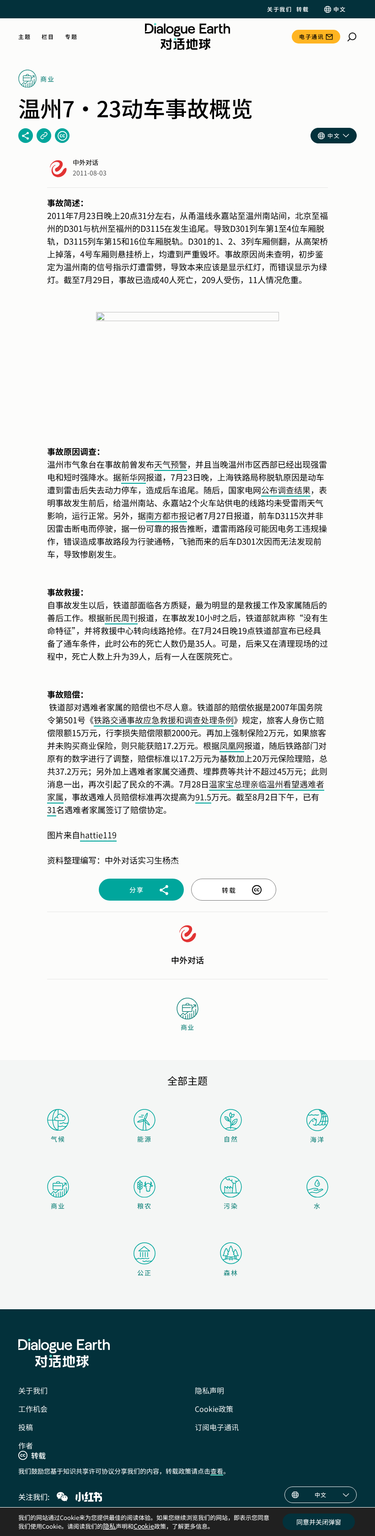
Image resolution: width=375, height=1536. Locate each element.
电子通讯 (311, 36)
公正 (144, 1272)
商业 (58, 1205)
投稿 (25, 1426)
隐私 (109, 1526)
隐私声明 (209, 1390)
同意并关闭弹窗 (318, 1521)
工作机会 (33, 1408)
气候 (58, 1138)
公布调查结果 (286, 490)
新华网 (133, 477)
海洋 (317, 1139)
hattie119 (98, 835)
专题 (71, 36)
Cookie (144, 1526)
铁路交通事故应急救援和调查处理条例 (164, 720)
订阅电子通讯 (217, 1426)
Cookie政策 (214, 1408)
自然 (231, 1138)
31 (51, 809)
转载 (302, 9)
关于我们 (279, 9)
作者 (25, 1445)
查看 (216, 1471)
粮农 (144, 1205)
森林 (231, 1272)
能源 (144, 1138)
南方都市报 (166, 515)
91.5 (203, 797)
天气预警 (170, 464)
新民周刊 (121, 617)
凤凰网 (232, 745)
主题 (24, 36)
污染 (231, 1205)
